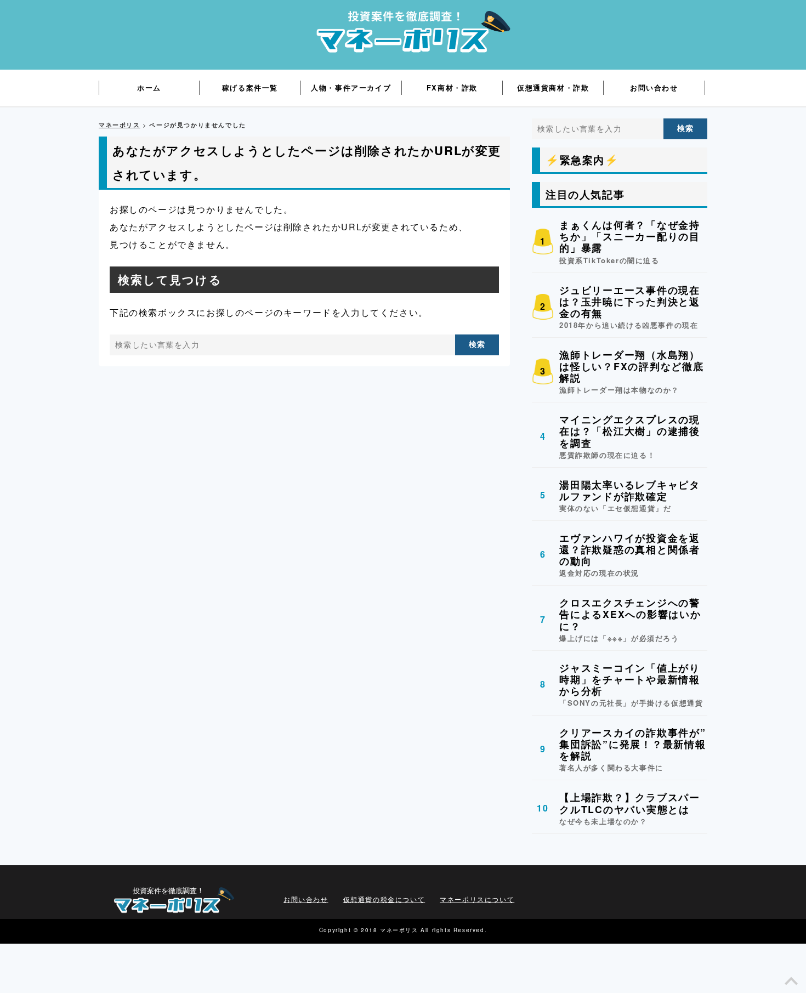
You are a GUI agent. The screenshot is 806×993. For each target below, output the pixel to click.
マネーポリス (119, 125)
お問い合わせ (305, 899)
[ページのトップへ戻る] (791, 984)
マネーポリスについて (477, 899)
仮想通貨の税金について (384, 899)
